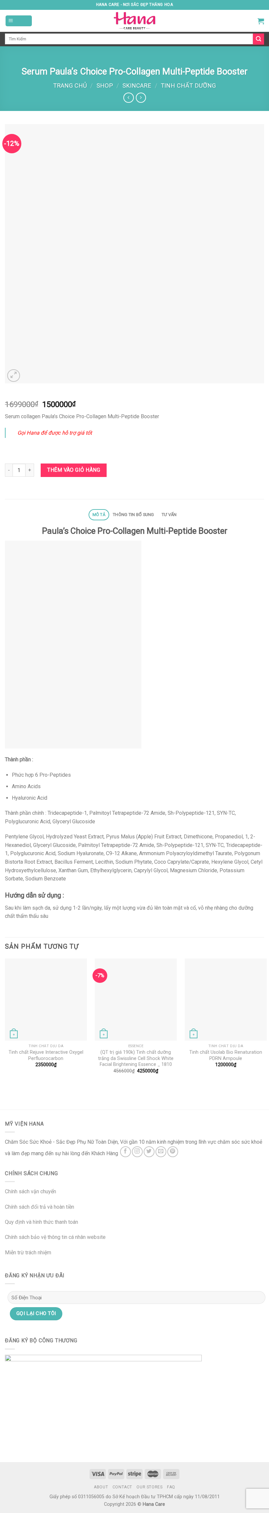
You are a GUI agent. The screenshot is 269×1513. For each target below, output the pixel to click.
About (101, 1487)
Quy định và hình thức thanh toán (41, 1222)
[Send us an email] (160, 1151)
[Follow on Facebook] (125, 1151)
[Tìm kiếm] (258, 39)
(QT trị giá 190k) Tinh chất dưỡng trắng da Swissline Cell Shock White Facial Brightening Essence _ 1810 (136, 1058)
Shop (104, 85)
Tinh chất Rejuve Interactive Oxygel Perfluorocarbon (46, 1055)
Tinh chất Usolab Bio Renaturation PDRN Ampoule (225, 1055)
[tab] (99, 515)
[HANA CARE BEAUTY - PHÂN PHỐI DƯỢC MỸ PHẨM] (134, 21)
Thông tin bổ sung (133, 514)
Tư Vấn (169, 514)
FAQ (171, 1487)
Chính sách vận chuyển (30, 1191)
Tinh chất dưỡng (188, 85)
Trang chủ (70, 85)
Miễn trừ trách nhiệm (28, 1252)
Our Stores (149, 1487)
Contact (122, 1487)
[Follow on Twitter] (149, 1151)
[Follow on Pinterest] (172, 1151)
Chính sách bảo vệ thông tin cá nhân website (55, 1237)
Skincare (136, 85)
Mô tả (99, 514)
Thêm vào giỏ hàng (73, 470)
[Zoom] (13, 375)
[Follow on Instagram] (137, 1151)
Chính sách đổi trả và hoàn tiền (39, 1207)
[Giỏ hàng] (261, 21)
